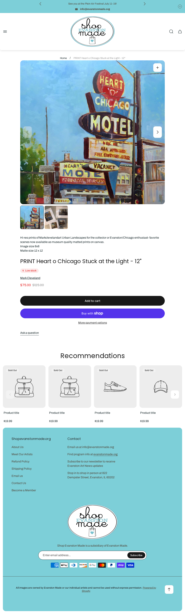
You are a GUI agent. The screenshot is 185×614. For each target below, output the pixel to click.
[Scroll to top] (169, 589)
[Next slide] (144, 4)
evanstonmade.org (105, 454)
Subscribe (136, 555)
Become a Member (24, 490)
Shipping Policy (22, 468)
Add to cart (92, 301)
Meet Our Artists (22, 454)
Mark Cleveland (30, 278)
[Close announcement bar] (180, 6)
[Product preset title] (24, 386)
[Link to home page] (92, 522)
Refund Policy (20, 461)
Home (63, 58)
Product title (11, 412)
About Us (17, 447)
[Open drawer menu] (5, 31)
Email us (17, 475)
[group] (32, 217)
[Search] (171, 32)
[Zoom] (157, 67)
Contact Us (19, 483)
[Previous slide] (40, 4)
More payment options (92, 322)
